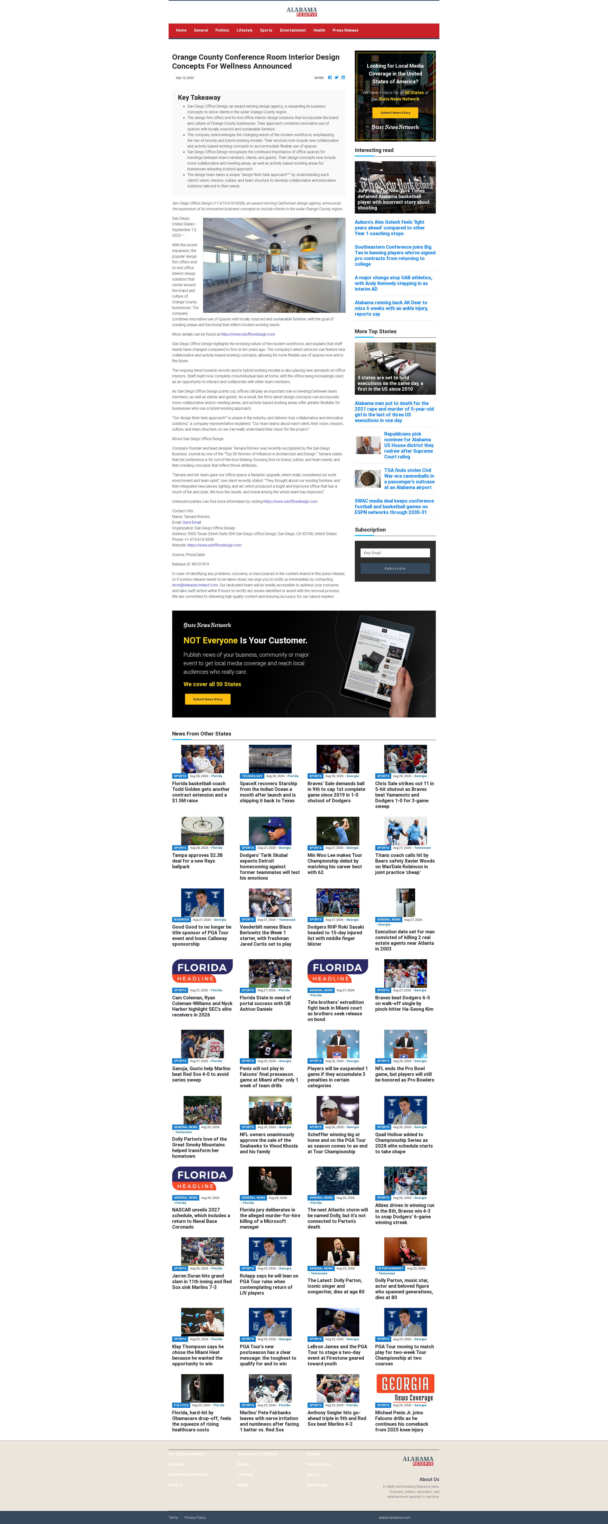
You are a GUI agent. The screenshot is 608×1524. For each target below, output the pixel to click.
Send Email (192, 522)
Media (243, 1484)
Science (313, 1454)
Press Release (345, 30)
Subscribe (395, 568)
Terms (173, 1517)
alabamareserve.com (395, 1517)
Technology (316, 1484)
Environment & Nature (188, 1474)
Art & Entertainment (187, 1454)
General (201, 30)
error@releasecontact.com (195, 585)
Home (183, 30)
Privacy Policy (195, 1517)
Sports (266, 30)
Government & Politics (258, 1454)
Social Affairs (318, 1464)
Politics (222, 30)
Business (177, 1464)
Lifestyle (244, 30)
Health (319, 30)
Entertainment (293, 30)
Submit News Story (395, 113)
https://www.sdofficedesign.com (248, 334)
